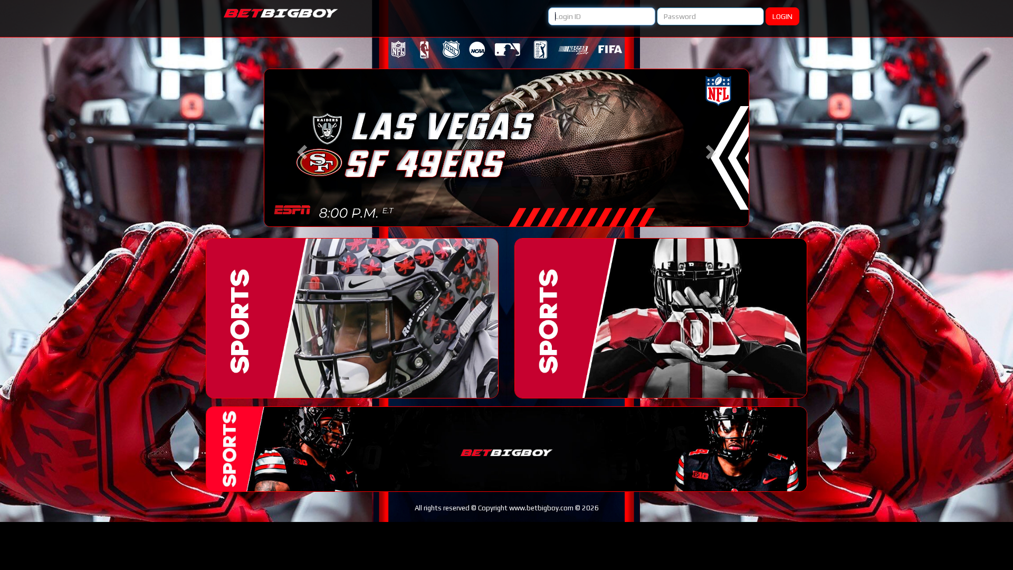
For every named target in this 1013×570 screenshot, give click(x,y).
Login (782, 16)
